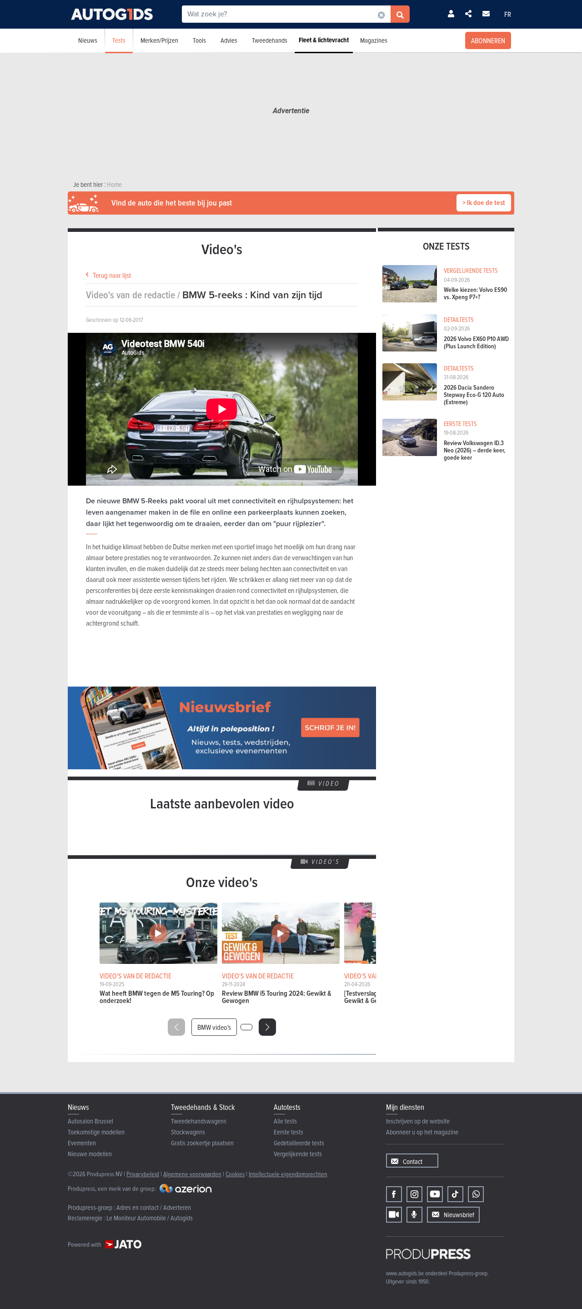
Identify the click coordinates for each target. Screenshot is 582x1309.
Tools (199, 40)
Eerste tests (288, 1132)
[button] (267, 1027)
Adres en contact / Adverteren (153, 1207)
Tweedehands (269, 40)
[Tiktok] (455, 1194)
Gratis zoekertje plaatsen (202, 1143)
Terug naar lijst (112, 275)
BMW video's (214, 1027)
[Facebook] (394, 1194)
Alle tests (285, 1121)
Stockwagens (188, 1132)
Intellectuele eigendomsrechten (288, 1173)
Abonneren (488, 40)
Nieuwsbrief (459, 1214)
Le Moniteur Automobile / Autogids (149, 1218)
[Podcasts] (414, 1215)
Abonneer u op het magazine (422, 1132)
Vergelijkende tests (298, 1154)
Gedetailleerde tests (299, 1143)
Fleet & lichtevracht (324, 40)
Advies (229, 40)
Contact (412, 1161)
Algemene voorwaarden (192, 1173)
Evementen (82, 1143)
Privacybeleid (142, 1173)
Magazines (373, 40)
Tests (118, 40)
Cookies (235, 1173)
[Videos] (394, 1215)
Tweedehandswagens (198, 1121)
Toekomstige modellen (96, 1132)
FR (507, 14)
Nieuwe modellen (90, 1154)
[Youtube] (435, 1194)
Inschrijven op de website (418, 1121)
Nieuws (87, 40)
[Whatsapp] (476, 1194)
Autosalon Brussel (90, 1121)
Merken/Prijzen (159, 40)
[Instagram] (414, 1194)
